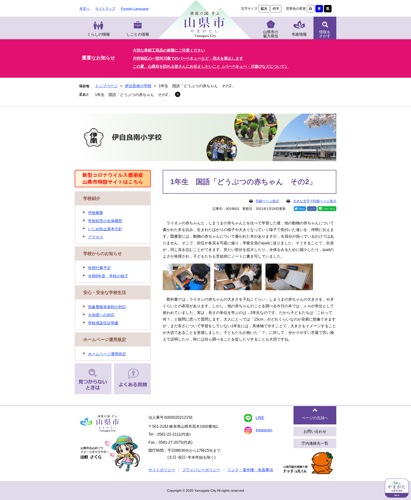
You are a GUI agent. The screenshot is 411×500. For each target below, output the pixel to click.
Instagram (264, 430)
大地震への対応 (101, 315)
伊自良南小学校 (138, 86)
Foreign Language (135, 8)
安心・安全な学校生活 (104, 292)
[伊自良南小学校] (205, 138)
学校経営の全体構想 (105, 221)
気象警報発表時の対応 (107, 307)
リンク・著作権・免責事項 (250, 470)
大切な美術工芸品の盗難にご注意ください (169, 50)
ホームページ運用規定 (104, 339)
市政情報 (299, 34)
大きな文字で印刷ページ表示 (314, 201)
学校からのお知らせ (102, 253)
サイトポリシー (161, 470)
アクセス (95, 237)
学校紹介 (91, 198)
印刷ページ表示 (267, 201)
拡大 (264, 8)
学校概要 (95, 213)
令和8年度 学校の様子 (108, 276)
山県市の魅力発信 (270, 34)
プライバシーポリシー (201, 470)
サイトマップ (105, 8)
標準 (276, 8)
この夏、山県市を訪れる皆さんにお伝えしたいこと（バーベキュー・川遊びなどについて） (211, 66)
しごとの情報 (137, 34)
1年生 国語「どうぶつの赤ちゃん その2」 (133, 95)
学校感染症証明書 (103, 323)
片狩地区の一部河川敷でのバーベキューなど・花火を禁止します (188, 58)
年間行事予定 (99, 268)
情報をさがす (325, 34)
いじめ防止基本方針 (105, 229)
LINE (260, 418)
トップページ (106, 86)
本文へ (84, 8)
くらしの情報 (98, 34)
